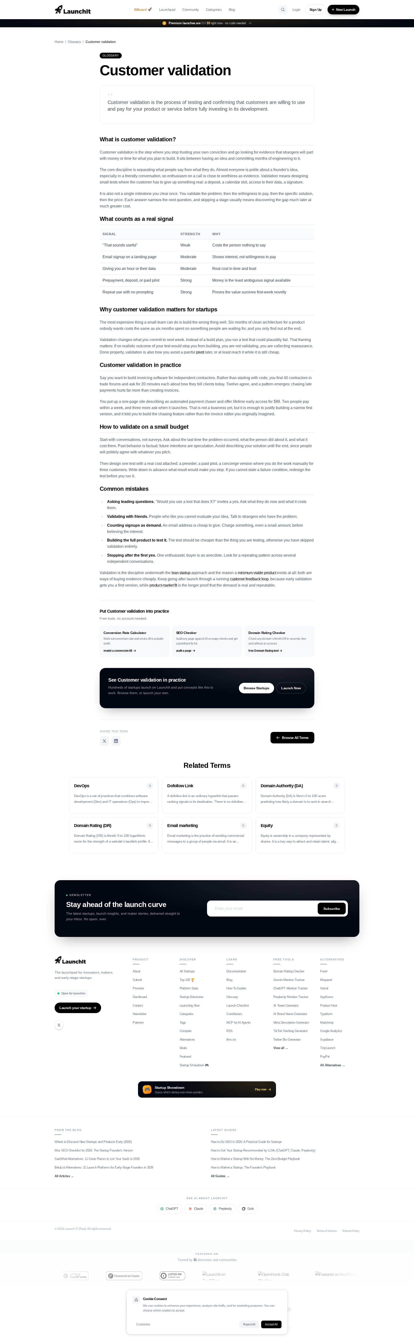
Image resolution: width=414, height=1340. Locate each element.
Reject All (249, 1324)
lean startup (181, 573)
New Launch (346, 9)
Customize (143, 1324)
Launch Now (291, 688)
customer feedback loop (249, 579)
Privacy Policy (302, 1231)
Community (190, 9)
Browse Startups (256, 688)
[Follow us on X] (59, 1025)
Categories (214, 9)
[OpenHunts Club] (260, 1276)
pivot (200, 352)
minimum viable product (257, 573)
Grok (250, 1208)
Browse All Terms (295, 738)
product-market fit (163, 585)
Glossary (74, 42)
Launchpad (167, 9)
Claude (198, 1208)
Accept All (271, 1324)
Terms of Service (327, 1231)
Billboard (143, 9)
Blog (232, 9)
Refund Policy (350, 1231)
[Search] (283, 9)
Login (296, 9)
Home (59, 42)
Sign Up (316, 9)
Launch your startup (75, 1008)
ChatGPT (172, 1208)
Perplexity (225, 1208)
